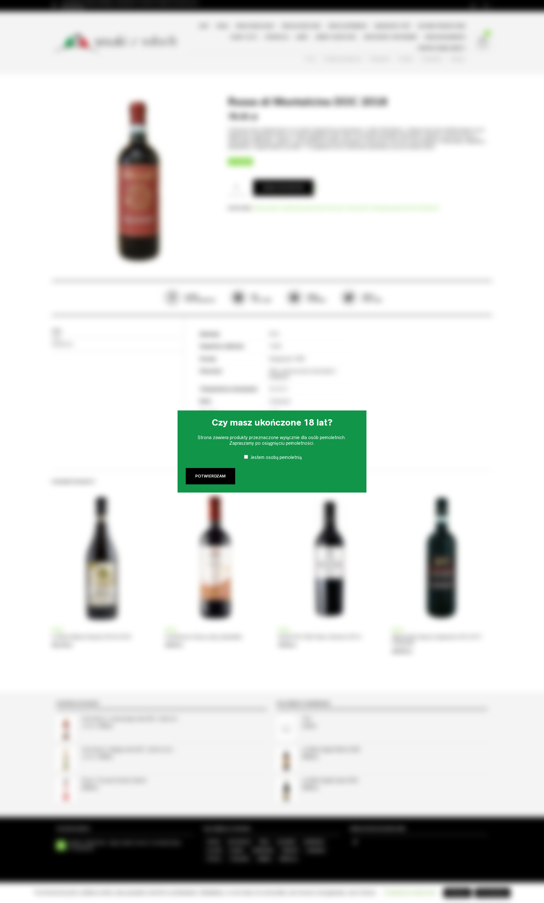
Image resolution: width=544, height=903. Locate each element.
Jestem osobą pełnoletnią (276, 457)
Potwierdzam (210, 476)
